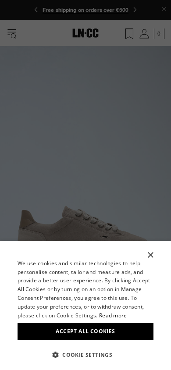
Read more (113, 315)
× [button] (150, 255)
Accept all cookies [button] (85, 331)
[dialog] (85, 305)
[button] (85, 354)
